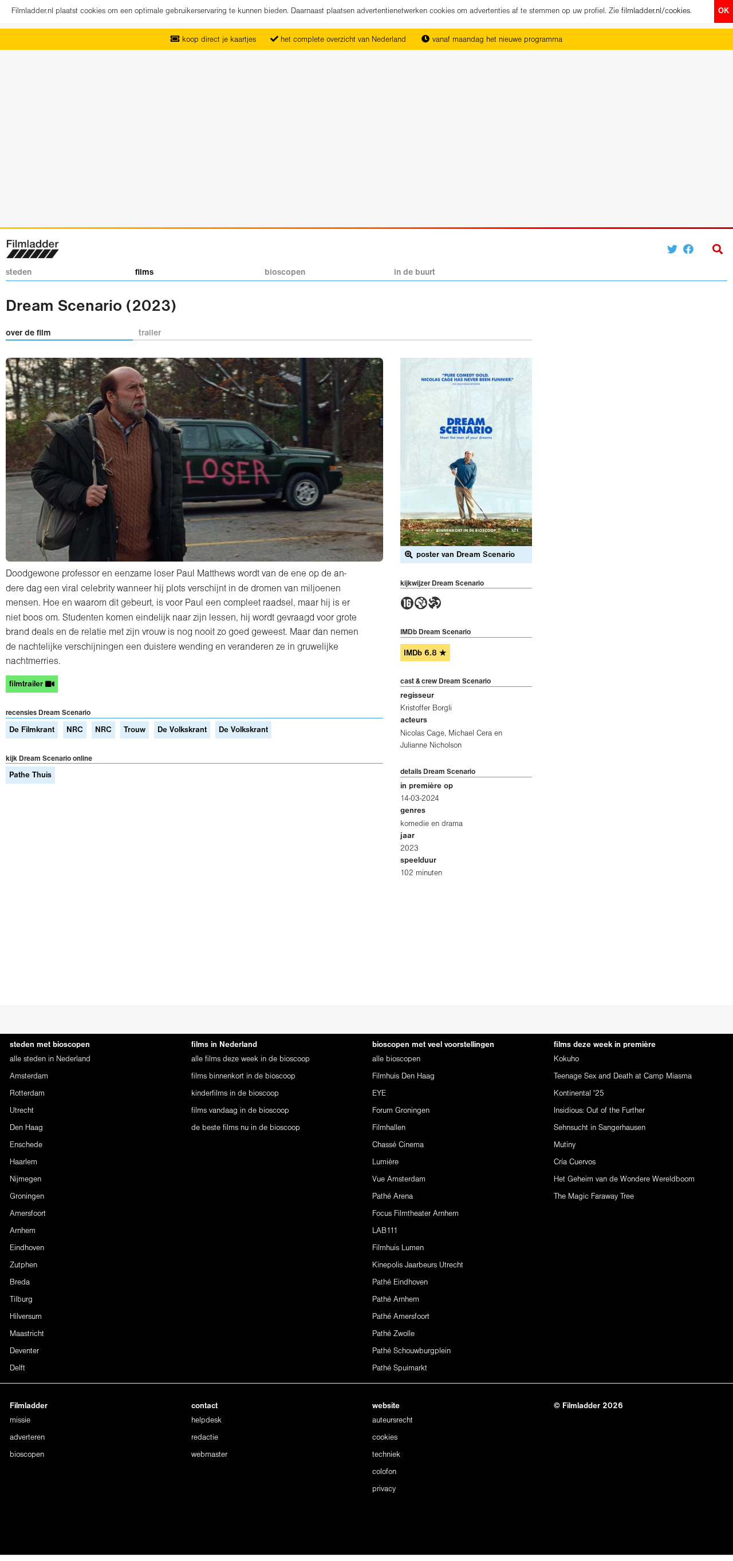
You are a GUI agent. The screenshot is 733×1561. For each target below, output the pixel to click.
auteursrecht (392, 1420)
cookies (384, 1437)
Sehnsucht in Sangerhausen (599, 1128)
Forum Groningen (400, 1111)
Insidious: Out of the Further (599, 1111)
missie (20, 1420)
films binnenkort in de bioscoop (243, 1076)
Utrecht (22, 1111)
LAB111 (385, 1231)
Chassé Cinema (398, 1145)
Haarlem (23, 1162)
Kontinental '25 (579, 1093)
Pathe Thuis (30, 775)
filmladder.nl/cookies (655, 11)
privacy (384, 1489)
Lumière (385, 1162)
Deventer (24, 1351)
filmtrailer (27, 684)
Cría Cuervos (575, 1162)
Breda (20, 1282)
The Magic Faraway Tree (594, 1197)
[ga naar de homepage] (32, 248)
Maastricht (27, 1334)
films (144, 272)
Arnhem (23, 1231)
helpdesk (206, 1420)
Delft (17, 1368)
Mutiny (565, 1145)
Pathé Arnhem (395, 1300)
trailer (150, 333)
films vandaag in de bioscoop (240, 1111)
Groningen (27, 1197)
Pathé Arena (392, 1197)
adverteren (27, 1437)
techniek (386, 1455)
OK (723, 11)
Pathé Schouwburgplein (411, 1351)
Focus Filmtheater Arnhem (415, 1214)
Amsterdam (29, 1076)
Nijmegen (25, 1179)
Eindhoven (27, 1248)
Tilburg (21, 1300)
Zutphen (23, 1265)
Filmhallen (388, 1128)
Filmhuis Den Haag (403, 1076)
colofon (384, 1472)
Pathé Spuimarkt (399, 1368)
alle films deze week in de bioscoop (250, 1059)
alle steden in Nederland (50, 1059)
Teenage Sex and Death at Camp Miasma (623, 1076)
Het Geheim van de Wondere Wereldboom (624, 1179)
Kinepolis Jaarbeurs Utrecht (417, 1265)
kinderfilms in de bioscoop (235, 1093)
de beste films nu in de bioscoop (245, 1128)
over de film (28, 333)
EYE (379, 1093)
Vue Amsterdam (398, 1179)
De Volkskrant (182, 730)
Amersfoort (28, 1214)
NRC (74, 730)
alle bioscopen (396, 1059)
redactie (204, 1437)
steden (18, 272)
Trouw (134, 730)
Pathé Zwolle (393, 1334)
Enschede (26, 1145)
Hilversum (26, 1317)
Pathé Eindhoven (400, 1282)
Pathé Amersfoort (400, 1317)
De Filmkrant (31, 730)
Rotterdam (27, 1093)
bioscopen (285, 272)
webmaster (209, 1455)
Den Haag (26, 1128)
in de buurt (414, 272)
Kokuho (566, 1059)
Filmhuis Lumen (398, 1248)
